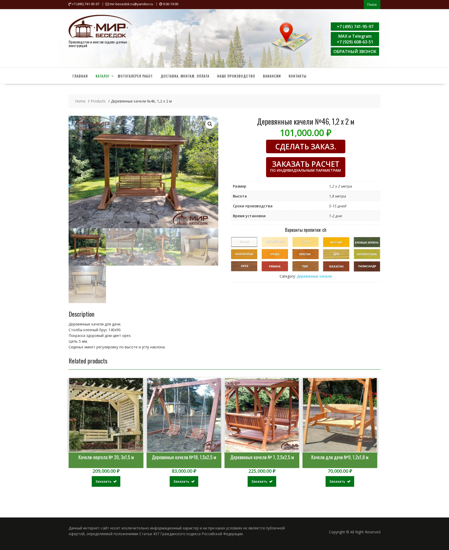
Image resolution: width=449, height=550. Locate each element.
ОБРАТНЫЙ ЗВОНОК (355, 51)
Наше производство (236, 76)
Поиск (372, 4)
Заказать (103, 481)
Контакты (297, 76)
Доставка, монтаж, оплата (185, 76)
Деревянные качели (314, 276)
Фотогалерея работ (135, 76)
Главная (80, 76)
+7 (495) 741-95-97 (355, 26)
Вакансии (272, 76)
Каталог (103, 76)
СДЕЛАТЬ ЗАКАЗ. (305, 146)
